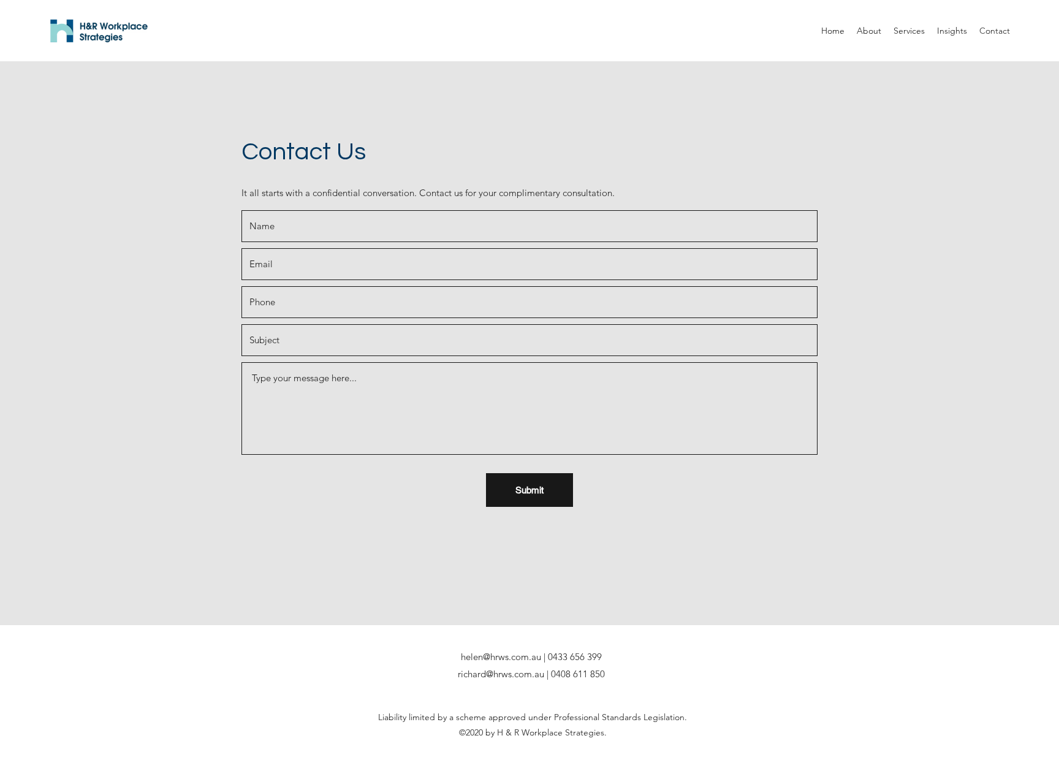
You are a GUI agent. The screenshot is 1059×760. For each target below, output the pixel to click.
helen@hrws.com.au (501, 657)
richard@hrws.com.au (501, 674)
